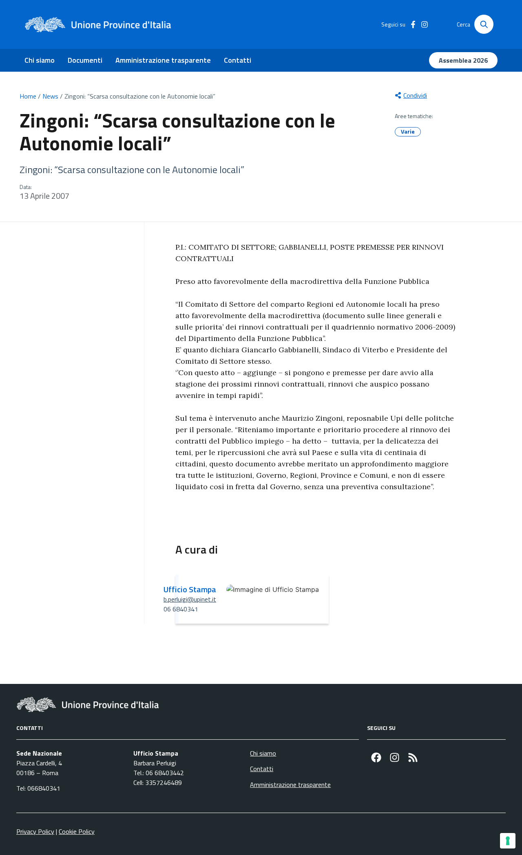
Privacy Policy (35, 831)
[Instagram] (394, 757)
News (50, 96)
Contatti (237, 60)
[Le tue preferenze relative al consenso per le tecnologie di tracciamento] (507, 840)
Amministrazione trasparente (163, 60)
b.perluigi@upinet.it (190, 599)
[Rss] (413, 757)
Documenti (85, 60)
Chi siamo (39, 60)
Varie (408, 131)
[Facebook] (376, 757)
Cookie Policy (77, 831)
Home (28, 96)
